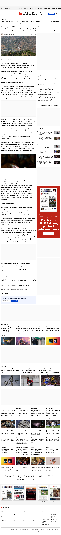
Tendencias (34, 408)
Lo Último (40, 8)
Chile (2, 408)
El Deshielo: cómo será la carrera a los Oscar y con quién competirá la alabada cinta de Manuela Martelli (23, 477)
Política (6, 8)
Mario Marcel (20, 77)
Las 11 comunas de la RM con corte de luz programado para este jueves (10, 370)
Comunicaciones (26, 289)
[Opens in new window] (30, 500)
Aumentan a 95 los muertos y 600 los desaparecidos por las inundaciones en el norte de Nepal (37, 477)
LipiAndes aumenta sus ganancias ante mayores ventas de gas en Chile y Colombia (48, 89)
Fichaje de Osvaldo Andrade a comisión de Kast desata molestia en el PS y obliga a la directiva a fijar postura (46, 132)
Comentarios (10, 59)
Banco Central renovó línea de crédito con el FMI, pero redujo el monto (22, 413)
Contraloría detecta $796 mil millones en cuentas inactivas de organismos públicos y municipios (48, 105)
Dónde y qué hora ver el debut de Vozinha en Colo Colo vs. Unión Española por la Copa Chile (53, 440)
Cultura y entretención (22, 447)
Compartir (4, 59)
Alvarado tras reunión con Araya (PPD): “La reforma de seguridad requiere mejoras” (7, 439)
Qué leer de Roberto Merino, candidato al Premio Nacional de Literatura (53, 469)
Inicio (2, 8)
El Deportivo (26, 8)
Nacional (10, 8)
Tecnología (20, 8)
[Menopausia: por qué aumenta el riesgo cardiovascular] (53, 461)
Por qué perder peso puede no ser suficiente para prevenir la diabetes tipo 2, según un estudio (7, 331)
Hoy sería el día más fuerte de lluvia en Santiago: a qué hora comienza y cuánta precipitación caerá (37, 330)
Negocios (15, 8)
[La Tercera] (6, 500)
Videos (35, 8)
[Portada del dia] (48, 211)
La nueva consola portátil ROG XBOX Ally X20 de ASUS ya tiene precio (8, 476)
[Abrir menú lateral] (2, 14)
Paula (47, 447)
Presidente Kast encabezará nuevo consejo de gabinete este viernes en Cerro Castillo (7, 432)
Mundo (31, 8)
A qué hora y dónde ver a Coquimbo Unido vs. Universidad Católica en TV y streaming (46, 151)
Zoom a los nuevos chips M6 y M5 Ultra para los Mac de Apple (53, 328)
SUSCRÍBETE (48, 234)
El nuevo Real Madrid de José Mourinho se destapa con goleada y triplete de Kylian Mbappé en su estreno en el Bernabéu (53, 414)
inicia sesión (6, 300)
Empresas (12, 289)
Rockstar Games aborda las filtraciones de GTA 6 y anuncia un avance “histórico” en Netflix (23, 330)
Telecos (21, 289)
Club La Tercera (47, 8)
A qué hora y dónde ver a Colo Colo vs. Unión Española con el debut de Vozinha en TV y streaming (46, 146)
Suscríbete (14, 300)
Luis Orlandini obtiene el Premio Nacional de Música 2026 (22, 469)
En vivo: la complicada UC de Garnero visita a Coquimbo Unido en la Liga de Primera (52, 432)
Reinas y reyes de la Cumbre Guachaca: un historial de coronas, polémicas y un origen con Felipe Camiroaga (48, 78)
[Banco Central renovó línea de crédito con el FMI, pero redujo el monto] (23, 424)
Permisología (16, 289)
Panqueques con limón (51, 475)
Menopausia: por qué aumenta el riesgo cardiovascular (46, 84)
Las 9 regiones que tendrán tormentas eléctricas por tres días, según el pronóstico (45, 162)
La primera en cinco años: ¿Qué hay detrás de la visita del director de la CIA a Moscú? (38, 452)
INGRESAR (58, 13)
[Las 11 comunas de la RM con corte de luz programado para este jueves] (10, 380)
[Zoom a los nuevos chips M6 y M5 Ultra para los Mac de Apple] (53, 341)
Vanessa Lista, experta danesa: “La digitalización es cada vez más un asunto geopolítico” (38, 469)
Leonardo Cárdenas (9, 34)
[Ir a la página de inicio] (30, 14)
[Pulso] (18, 500)
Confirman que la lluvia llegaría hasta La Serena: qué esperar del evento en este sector (37, 440)
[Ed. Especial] (43, 500)
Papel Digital (54, 8)
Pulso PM (3, 19)
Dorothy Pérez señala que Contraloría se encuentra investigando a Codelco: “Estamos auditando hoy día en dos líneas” (46, 157)
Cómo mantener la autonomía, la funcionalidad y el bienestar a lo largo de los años (49, 93)
